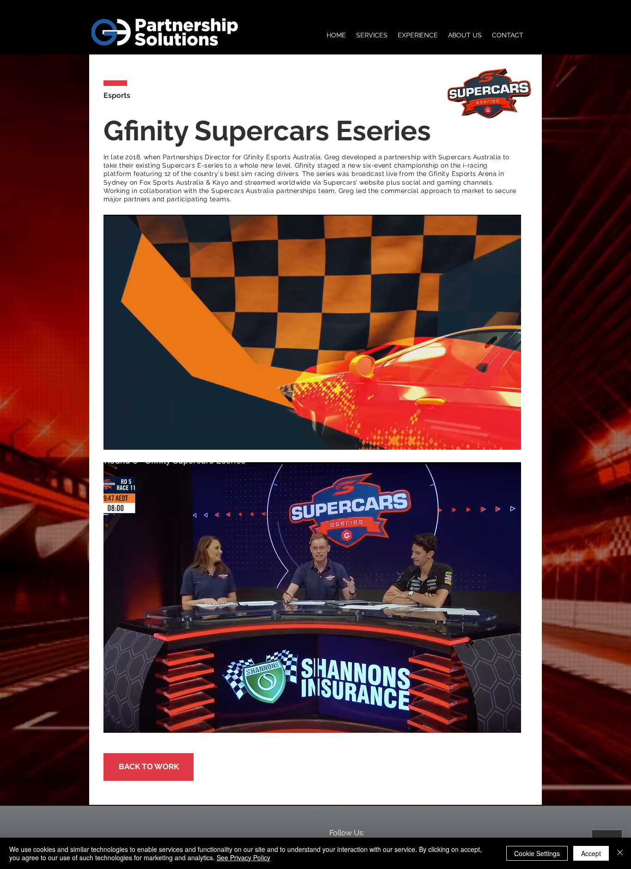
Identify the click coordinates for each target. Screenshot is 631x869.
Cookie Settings (537, 853)
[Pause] (115, 437)
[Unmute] (131, 437)
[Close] (619, 853)
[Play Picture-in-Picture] (493, 437)
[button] (312, 597)
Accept (591, 853)
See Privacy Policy (243, 857)
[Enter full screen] (509, 437)
